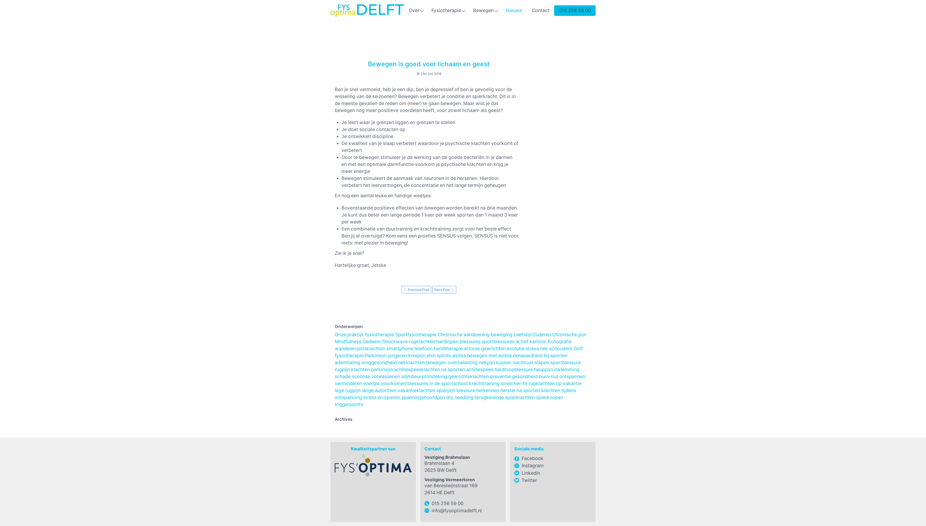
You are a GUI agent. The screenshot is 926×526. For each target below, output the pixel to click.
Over (414, 10)
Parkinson (376, 355)
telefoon (423, 348)
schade (343, 376)
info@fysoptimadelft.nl (457, 510)
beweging (501, 334)
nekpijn (487, 362)
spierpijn (445, 390)
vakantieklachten (416, 390)
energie (371, 383)
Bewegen (483, 10)
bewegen (436, 362)
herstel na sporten (520, 390)
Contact (540, 10)
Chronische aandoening (464, 334)
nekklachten (411, 362)
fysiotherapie (379, 334)
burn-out (548, 376)
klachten (360, 369)
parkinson (382, 369)
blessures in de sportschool (437, 383)
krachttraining (484, 383)
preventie (500, 376)
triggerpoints (349, 404)
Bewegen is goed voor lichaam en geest (429, 64)
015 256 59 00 (575, 10)
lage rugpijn (348, 390)
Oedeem (371, 341)
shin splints (439, 355)
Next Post (442, 290)
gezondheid (525, 376)
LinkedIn (531, 473)
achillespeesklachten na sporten (429, 369)
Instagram (533, 465)
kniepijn (416, 355)
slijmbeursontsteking (424, 376)
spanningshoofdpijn (423, 397)
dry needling (459, 397)
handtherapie (448, 348)
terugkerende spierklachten (505, 397)
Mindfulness (348, 341)
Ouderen (541, 334)
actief (522, 341)
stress (532, 348)
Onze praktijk (349, 334)
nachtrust (523, 362)
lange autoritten (379, 390)
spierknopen (549, 397)
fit (525, 383)
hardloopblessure (514, 369)
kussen (503, 362)
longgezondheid (379, 362)
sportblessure (565, 362)
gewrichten (493, 348)
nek (544, 348)
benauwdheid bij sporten (540, 355)
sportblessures (498, 341)
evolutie (515, 348)
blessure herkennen (477, 390)
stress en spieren (381, 397)
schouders (560, 348)
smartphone (400, 348)
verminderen (348, 383)
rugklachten (422, 341)
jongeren (397, 355)
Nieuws (514, 10)
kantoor (538, 341)
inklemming (566, 369)
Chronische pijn (569, 334)
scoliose (361, 376)
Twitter (529, 480)
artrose (472, 348)
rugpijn (342, 369)
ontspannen (572, 376)
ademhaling (347, 362)
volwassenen (385, 376)
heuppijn (543, 369)
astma (459, 355)
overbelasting (463, 362)
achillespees (479, 369)
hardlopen (447, 341)
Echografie (560, 341)
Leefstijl (522, 334)
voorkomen (393, 383)
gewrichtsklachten (468, 376)
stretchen (511, 383)
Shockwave (395, 341)
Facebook (533, 458)
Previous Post (418, 290)
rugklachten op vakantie (555, 383)
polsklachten (371, 348)
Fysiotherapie (446, 10)
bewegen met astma (489, 355)
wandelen (345, 348)
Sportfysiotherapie (415, 334)
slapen (542, 362)
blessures (470, 341)
